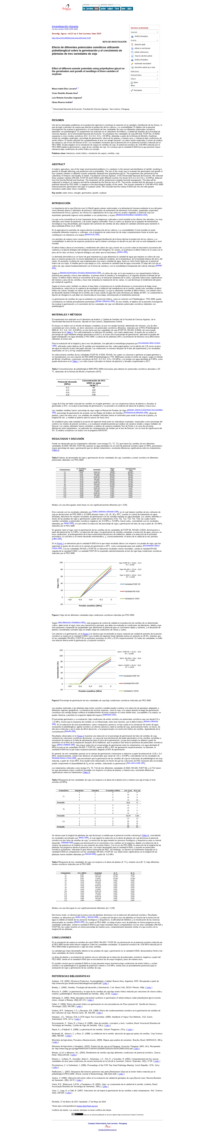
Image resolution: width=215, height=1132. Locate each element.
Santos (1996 (68, 523)
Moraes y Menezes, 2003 (105, 301)
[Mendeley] (132, 83)
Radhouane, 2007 (109, 714)
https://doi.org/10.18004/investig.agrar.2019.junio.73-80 (71, 38)
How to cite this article (143, 56)
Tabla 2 (56, 450)
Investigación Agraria (65, 26)
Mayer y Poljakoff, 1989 (66, 744)
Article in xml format (142, 48)
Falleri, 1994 (57, 538)
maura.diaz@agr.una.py (87, 1106)
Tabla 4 (145, 835)
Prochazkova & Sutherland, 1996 (135, 412)
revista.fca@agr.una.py (107, 1130)
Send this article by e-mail (145, 67)
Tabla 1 (70, 332)
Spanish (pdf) (140, 45)
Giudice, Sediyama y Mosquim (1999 (105, 511)
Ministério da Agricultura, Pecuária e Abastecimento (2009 (80, 273)
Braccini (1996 (90, 854)
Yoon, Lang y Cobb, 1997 (136, 763)
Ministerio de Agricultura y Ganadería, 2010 (131, 215)
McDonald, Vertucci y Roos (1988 (64, 758)
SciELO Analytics (141, 36)
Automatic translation (143, 64)
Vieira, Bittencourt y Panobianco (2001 (71, 622)
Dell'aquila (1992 (67, 842)
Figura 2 (86, 634)
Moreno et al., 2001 (92, 234)
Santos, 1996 (122, 252)
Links (105, 983)
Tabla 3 (86, 772)
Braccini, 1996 (70, 731)
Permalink (138, 90)
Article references (141, 52)
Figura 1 (60, 543)
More (136, 83)
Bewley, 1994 (79, 922)
